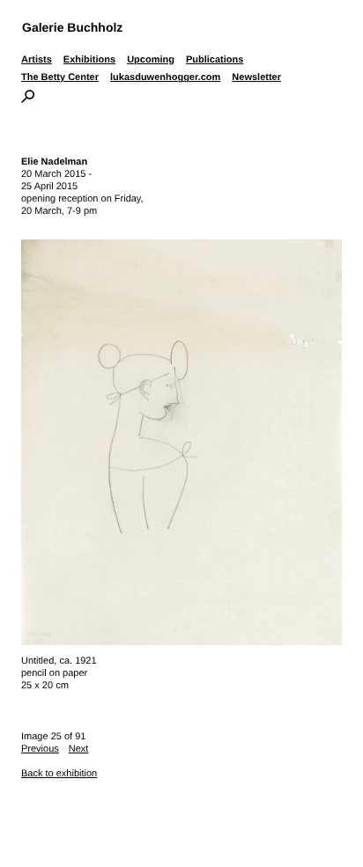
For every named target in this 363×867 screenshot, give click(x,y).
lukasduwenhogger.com (165, 77)
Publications (214, 60)
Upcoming (150, 60)
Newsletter (256, 77)
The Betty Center (60, 77)
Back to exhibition (59, 773)
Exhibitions (89, 60)
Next (79, 749)
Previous (40, 749)
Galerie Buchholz (72, 27)
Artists (36, 60)
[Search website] (27, 99)
